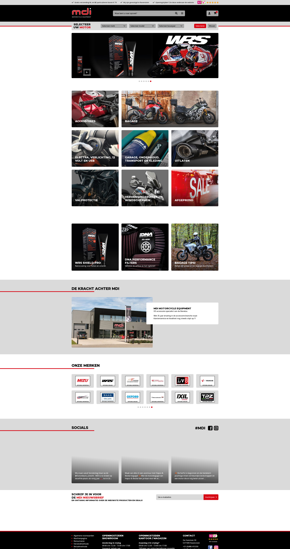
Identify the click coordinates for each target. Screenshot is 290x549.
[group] (145, 55)
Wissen (212, 26)
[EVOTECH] (182, 397)
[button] (139, 81)
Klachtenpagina (80, 538)
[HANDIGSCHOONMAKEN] (157, 381)
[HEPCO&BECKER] (83, 381)
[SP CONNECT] (207, 381)
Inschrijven (210, 497)
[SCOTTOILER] (207, 397)
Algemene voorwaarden (84, 535)
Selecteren (200, 26)
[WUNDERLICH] (157, 397)
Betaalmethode (80, 546)
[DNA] (132, 397)
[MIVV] (182, 381)
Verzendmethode (81, 544)
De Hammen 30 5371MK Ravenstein (191, 541)
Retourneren (79, 541)
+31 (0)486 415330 (190, 546)
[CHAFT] (108, 381)
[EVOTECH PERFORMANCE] (132, 381)
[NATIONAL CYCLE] (108, 397)
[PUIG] (83, 397)
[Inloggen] (209, 13)
